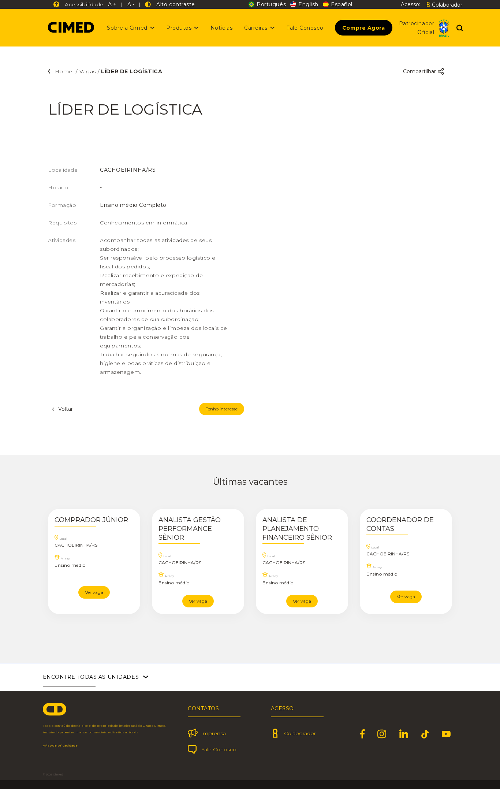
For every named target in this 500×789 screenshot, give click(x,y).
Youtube (446, 734)
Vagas (87, 71)
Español (341, 4)
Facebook (362, 734)
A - (130, 4)
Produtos (178, 28)
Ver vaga (94, 592)
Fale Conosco (304, 28)
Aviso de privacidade (60, 745)
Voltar (65, 409)
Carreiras (256, 28)
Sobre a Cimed (127, 28)
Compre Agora (363, 28)
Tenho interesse (222, 409)
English (308, 4)
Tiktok (425, 734)
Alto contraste (174, 4)
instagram (382, 734)
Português (271, 4)
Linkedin (403, 734)
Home (64, 71)
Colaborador (447, 4)
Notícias (221, 28)
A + (112, 4)
